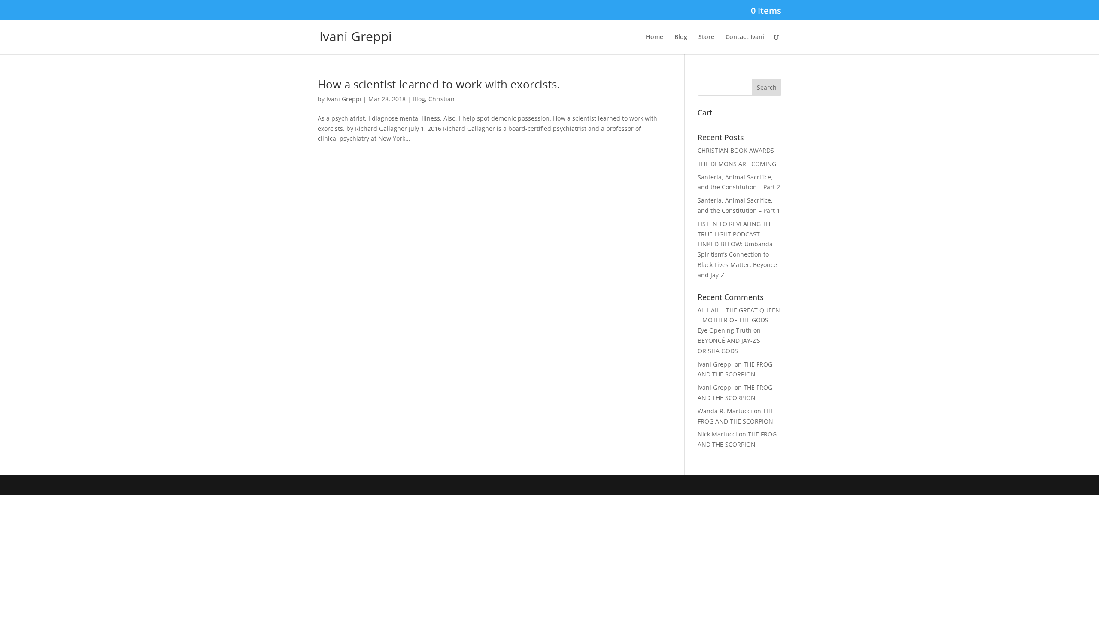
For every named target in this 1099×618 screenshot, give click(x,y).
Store (706, 37)
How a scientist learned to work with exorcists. (439, 84)
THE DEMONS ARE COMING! (738, 164)
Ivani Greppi (343, 99)
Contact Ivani (745, 37)
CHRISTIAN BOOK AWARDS (736, 150)
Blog (680, 37)
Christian (441, 99)
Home (654, 37)
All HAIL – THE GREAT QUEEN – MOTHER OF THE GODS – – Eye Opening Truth (739, 320)
